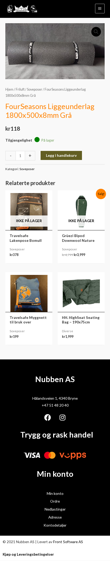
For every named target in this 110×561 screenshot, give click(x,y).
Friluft (20, 89)
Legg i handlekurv (61, 155)
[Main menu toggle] (100, 8)
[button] (96, 32)
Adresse (55, 517)
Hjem (9, 89)
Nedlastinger (55, 509)
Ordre (55, 501)
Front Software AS (68, 541)
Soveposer (34, 89)
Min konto (55, 493)
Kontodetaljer (55, 525)
